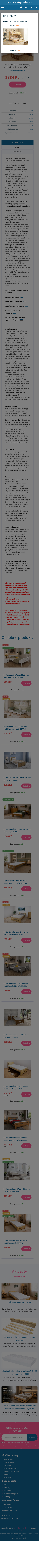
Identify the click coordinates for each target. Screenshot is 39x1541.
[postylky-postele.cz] (19, 2)
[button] (26, 7)
